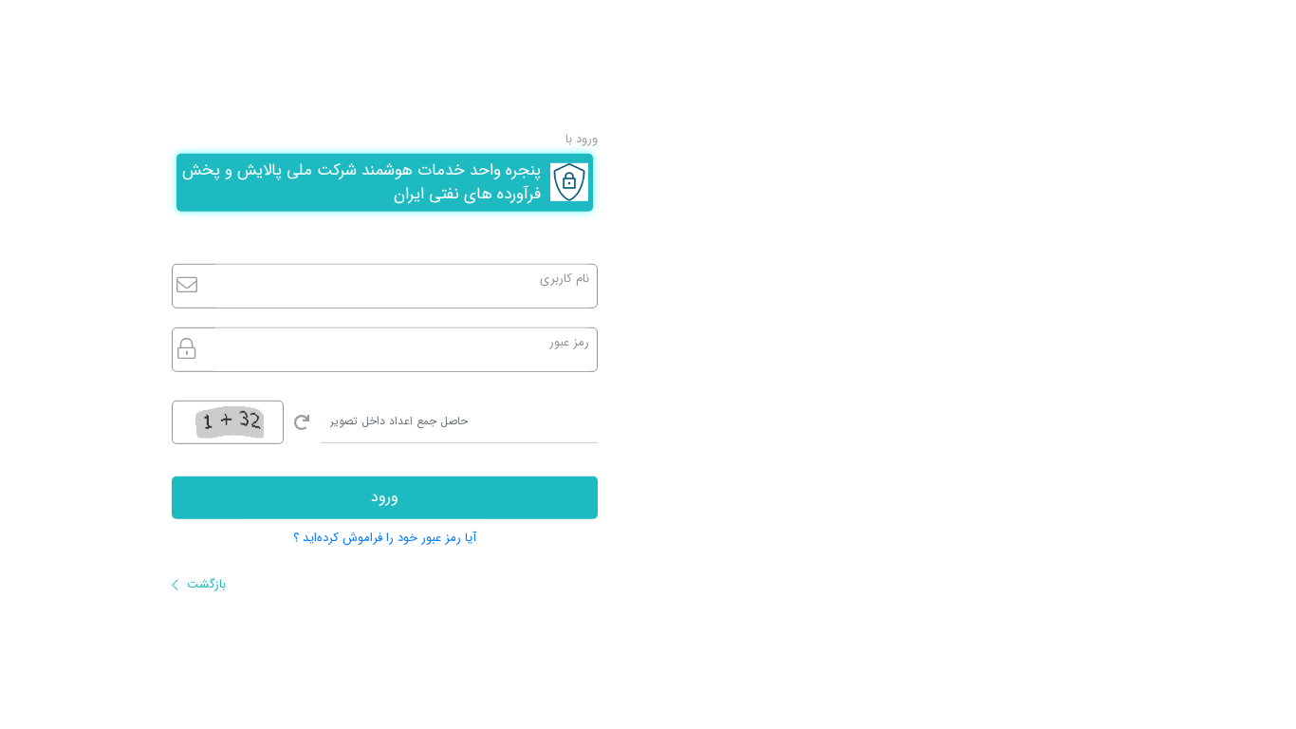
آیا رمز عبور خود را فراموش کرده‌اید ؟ (384, 537)
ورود (384, 497)
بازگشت (204, 584)
